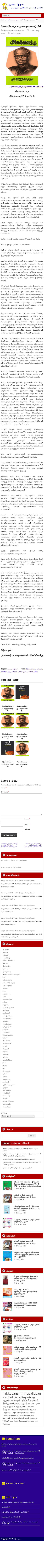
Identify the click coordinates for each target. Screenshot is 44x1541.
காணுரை (5, 1005)
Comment (5, 792)
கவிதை (5, 1002)
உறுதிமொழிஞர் (7, 985)
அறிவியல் (5, 955)
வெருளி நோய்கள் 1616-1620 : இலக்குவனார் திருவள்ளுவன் (18, 880)
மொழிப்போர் (6, 1093)
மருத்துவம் (6, 1082)
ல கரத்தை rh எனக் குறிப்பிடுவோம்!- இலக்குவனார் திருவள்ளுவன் (25, 1291)
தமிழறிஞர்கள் (7, 1027)
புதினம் (15, 669)
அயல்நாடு (6, 949)
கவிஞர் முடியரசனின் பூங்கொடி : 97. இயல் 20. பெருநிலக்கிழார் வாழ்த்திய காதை (27, 1371)
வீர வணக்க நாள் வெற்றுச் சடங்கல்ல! (11, 867)
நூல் (24, 671)
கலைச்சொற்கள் (7, 999)
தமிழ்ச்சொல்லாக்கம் (26, 1406)
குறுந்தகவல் (6, 1013)
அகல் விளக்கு (31, 669)
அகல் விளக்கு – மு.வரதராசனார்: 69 (22, 736)
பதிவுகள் (5, 1143)
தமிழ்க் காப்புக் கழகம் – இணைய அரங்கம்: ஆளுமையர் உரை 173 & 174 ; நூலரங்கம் (26, 1208)
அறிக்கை (5, 952)
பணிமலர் (5, 1054)
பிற (4, 1068)
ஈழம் (4, 977)
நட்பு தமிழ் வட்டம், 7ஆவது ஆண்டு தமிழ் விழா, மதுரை (27, 1220)
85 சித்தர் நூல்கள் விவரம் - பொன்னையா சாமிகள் (16, 1502)
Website (27, 829)
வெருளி (5, 1098)
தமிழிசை (5, 1030)
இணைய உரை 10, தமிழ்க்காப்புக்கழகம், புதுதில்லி (17, 1168)
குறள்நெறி (6, 1010)
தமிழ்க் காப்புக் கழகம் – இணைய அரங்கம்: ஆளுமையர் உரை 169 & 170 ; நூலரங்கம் (26, 1254)
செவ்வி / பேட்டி (7, 1024)
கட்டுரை (5, 988)
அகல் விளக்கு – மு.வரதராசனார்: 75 (7, 708)
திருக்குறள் (6, 1032)
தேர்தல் (5, 1038)
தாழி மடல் (34, 1400)
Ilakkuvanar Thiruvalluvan (22, 1393)
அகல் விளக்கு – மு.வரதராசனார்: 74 (22, 708)
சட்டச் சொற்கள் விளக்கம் (26, 1415)
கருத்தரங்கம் (7, 994)
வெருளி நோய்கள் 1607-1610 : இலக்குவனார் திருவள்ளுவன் (18, 905)
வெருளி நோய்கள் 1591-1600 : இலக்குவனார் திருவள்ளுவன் (18, 930)
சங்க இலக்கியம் (7, 1016)
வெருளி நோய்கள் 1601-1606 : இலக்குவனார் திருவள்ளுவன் (18, 918)
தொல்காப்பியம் (7, 1043)
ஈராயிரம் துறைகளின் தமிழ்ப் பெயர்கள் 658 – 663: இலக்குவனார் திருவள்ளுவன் (9, 845)
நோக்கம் (4, 1507)
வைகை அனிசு (34, 1403)
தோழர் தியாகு (30, 1418)
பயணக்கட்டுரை (7, 1060)
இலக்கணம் (6, 969)
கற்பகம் (39, 669)
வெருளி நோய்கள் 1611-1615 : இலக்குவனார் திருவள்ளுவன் (18, 893)
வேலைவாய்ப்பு (7, 1104)
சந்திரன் (4, 671)
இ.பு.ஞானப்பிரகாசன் (10, 1409)
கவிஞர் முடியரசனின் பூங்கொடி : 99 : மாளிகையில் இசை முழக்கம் (27, 1348)
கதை (15, 20)
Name (27, 819)
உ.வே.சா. (6, 1415)
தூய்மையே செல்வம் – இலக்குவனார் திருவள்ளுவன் (25, 1337)
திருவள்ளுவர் (8, 1406)
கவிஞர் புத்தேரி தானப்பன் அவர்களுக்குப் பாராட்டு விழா (19, 1159)
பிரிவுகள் (26, 1143)
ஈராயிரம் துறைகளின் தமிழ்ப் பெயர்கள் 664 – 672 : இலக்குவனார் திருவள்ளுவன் (33, 845)
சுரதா (11, 1421)
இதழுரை (5, 963)
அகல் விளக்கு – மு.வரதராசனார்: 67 (22, 764)
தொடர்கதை (6, 1041)
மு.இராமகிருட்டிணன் (9, 1085)
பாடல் (4, 1063)
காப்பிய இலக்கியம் (8, 1007)
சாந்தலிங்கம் (12, 671)
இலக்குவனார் (7, 972)
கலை (4, 996)
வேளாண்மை (6, 1107)
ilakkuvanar (14, 1397)
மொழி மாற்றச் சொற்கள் (26, 1412)
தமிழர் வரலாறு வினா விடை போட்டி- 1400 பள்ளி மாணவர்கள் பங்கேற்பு (20, 1523)
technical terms (9, 1418)
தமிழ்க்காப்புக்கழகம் (10, 1412)
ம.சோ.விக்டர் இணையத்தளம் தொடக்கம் (14, 1512)
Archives (4, 1113)
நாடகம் (5, 1046)
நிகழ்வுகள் (6, 1049)
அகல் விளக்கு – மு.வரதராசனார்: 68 (7, 764)
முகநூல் (5, 1088)
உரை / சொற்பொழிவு (9, 983)
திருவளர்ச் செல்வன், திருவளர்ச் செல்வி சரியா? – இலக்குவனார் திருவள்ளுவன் (26, 1278)
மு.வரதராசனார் (32, 671)
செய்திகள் (6, 1021)
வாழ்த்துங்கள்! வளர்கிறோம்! (10, 1517)
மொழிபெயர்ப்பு (7, 1090)
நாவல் (20, 671)
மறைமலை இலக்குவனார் (28, 1409)
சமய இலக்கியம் (7, 1019)
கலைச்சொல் (19, 1418)
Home (11, 20)
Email (27, 824)
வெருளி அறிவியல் (8, 1101)
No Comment (16, 33)
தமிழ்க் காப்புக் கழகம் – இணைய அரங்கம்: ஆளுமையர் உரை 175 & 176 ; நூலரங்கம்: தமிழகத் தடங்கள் (22, 1155)
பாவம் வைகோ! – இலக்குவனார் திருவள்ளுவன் (14, 860)
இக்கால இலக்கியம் (8, 961)
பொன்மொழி (6, 1079)
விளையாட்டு (6, 1096)
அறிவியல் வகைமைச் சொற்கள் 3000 (26, 1421)
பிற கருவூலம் (6, 1071)
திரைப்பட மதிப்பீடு (8, 1035)
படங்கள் (5, 1052)
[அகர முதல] (22, 9)
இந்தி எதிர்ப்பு (7, 966)
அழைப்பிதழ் (6, 958)
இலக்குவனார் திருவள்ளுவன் (14, 30)
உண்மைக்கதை (7, 980)
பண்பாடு (5, 1057)
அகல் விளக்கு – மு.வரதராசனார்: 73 (7, 736)
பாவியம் (5, 1065)
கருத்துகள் (16, 1143)
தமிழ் (16, 1406)
